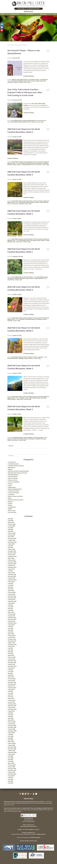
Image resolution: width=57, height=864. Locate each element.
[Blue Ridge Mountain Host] (26, 851)
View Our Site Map (24, 840)
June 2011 (10, 693)
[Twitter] (1, 27)
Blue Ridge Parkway (22, 79)
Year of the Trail (41, 120)
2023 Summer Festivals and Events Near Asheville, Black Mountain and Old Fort (24, 801)
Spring (20, 82)
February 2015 (11, 614)
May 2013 (10, 651)
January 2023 (11, 526)
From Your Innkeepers (14, 482)
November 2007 (12, 770)
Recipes (10, 505)
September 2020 (12, 542)
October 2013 (11, 642)
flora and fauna (31, 81)
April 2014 (10, 632)
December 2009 (12, 725)
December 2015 (12, 596)
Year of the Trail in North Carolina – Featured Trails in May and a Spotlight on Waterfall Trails (27, 808)
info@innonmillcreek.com (28, 832)
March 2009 (11, 741)
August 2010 (11, 711)
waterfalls (21, 203)
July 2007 (10, 777)
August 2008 (11, 754)
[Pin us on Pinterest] (28, 794)
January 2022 (11, 535)
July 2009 (10, 734)
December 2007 (12, 768)
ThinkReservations (40, 834)
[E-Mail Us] (36, 794)
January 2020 (11, 549)
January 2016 (11, 594)
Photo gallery (29, 14)
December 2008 (12, 747)
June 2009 (10, 736)
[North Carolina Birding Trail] (8, 851)
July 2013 (10, 648)
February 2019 (11, 560)
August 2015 (11, 603)
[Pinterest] (1, 30)
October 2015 (11, 599)
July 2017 (10, 571)
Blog (54, 14)
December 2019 (12, 551)
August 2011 (11, 689)
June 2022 (10, 527)
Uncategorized (44, 79)
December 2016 (12, 574)
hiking (23, 122)
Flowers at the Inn (12, 480)
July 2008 (10, 756)
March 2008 (11, 763)
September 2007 (12, 774)
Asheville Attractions (13, 464)
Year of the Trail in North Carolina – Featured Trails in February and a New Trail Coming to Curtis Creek (24, 92)
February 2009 (11, 743)
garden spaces (40, 81)
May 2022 (10, 529)
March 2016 (11, 590)
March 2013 (11, 655)
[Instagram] (23, 794)
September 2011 (12, 687)
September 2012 (12, 666)
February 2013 (11, 657)
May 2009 (10, 738)
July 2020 (10, 545)
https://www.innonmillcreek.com (28, 826)
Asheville (13, 81)
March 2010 (11, 720)
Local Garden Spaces (33, 79)
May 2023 (10, 518)
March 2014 (11, 633)
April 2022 (10, 531)
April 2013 (10, 653)
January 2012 (11, 680)
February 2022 (11, 533)
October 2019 (11, 554)
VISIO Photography (35, 837)
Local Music (11, 494)
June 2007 (10, 779)
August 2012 (11, 668)
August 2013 (11, 646)
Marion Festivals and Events (15, 496)
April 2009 (10, 739)
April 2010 (10, 718)
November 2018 (12, 563)
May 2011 (10, 695)
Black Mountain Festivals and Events (17, 473)
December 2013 (12, 639)
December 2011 (12, 682)
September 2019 (12, 556)
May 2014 (10, 630)
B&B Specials (11, 467)
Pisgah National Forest (28, 164)
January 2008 (11, 766)
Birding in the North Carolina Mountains (18, 471)
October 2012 (11, 664)
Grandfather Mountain (19, 278)
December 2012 (12, 660)
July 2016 (10, 583)
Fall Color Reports (28, 162)
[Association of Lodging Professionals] (36, 859)
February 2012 (11, 678)
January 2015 (11, 615)
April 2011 (10, 696)
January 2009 (11, 745)
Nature (10, 498)
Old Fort (28, 122)
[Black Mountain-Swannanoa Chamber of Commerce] (45, 851)
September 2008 (12, 752)
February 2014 (11, 635)
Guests (10, 485)
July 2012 (10, 669)
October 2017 (11, 565)
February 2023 (11, 524)
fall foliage (38, 163)
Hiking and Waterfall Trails (30, 120)
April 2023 (10, 520)
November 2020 (12, 538)
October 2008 (11, 750)
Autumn (27, 398)
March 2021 (11, 536)
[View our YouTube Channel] (33, 794)
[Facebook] (1, 24)
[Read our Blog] (31, 794)
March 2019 (11, 558)
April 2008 (10, 761)
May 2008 (10, 759)
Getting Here (43, 14)
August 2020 (11, 544)
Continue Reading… (29, 76)
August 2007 (11, 775)
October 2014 (11, 621)
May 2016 (10, 587)
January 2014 (11, 637)
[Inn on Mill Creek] (28, 3)
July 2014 (10, 626)
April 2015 (10, 610)
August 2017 (11, 569)
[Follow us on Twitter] (25, 794)
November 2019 (12, 553)
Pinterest (10, 501)
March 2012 (11, 677)
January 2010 (11, 723)
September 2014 (12, 623)
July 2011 (10, 691)
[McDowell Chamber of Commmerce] (20, 859)
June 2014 (10, 628)
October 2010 (11, 707)
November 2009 (12, 727)
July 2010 (10, 713)
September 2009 (12, 730)
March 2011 (11, 698)
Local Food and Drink (13, 491)
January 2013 (11, 659)
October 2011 (11, 686)
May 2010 (10, 716)
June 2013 (10, 650)
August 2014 (11, 624)
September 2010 (12, 709)
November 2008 (12, 748)
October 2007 (11, 772)
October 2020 (11, 540)
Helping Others (12, 487)
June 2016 (10, 585)
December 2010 (12, 704)
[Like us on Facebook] (20, 794)
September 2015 (12, 601)
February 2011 (11, 700)
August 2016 (11, 581)
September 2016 (12, 579)
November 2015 (12, 597)
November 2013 (12, 641)
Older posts (10, 445)
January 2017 (11, 572)
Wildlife (10, 508)
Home (2, 14)
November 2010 (12, 705)
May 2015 (10, 608)
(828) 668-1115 (28, 11)
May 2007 (10, 781)
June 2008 (10, 757)
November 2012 (12, 662)
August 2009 (11, 732)
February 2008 (11, 765)
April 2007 (10, 783)
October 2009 (11, 729)
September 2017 (12, 567)
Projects (10, 503)
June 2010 (10, 714)
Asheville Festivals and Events (16, 465)
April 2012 (10, 675)
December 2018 (12, 562)
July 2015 (10, 605)
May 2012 (10, 673)
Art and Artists (12, 462)
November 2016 (12, 576)
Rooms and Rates (15, 14)
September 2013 (12, 644)
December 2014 (12, 617)
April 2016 (10, 588)
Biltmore (14, 79)
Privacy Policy (33, 840)
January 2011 (11, 702)
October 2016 (11, 578)
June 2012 (10, 671)
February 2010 (11, 722)
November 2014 (12, 619)
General (10, 483)
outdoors (16, 82)
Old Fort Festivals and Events (15, 499)
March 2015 (11, 612)
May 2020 (10, 547)
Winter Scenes (12, 510)
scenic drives (37, 164)
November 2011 (12, 684)
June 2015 (10, 606)
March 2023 (11, 522)
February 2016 (11, 592)
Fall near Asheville (38, 162)
